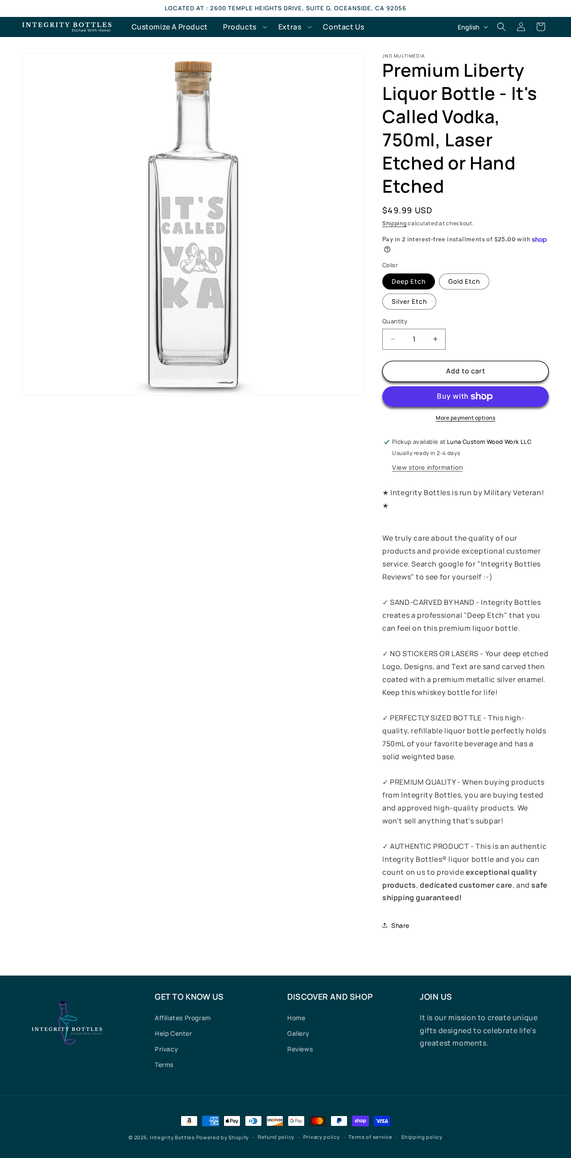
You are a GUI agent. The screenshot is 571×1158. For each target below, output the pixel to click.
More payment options (465, 418)
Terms (164, 1064)
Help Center (173, 1033)
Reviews (300, 1049)
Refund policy (276, 1136)
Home (296, 1017)
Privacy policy (321, 1136)
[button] (243, 27)
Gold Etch (464, 281)
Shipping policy (422, 1136)
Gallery (298, 1033)
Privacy (166, 1049)
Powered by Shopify (222, 1137)
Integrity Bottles (172, 1137)
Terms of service (370, 1136)
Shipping (394, 223)
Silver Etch (409, 301)
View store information (427, 467)
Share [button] (400, 925)
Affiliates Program (183, 1017)
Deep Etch (409, 281)
